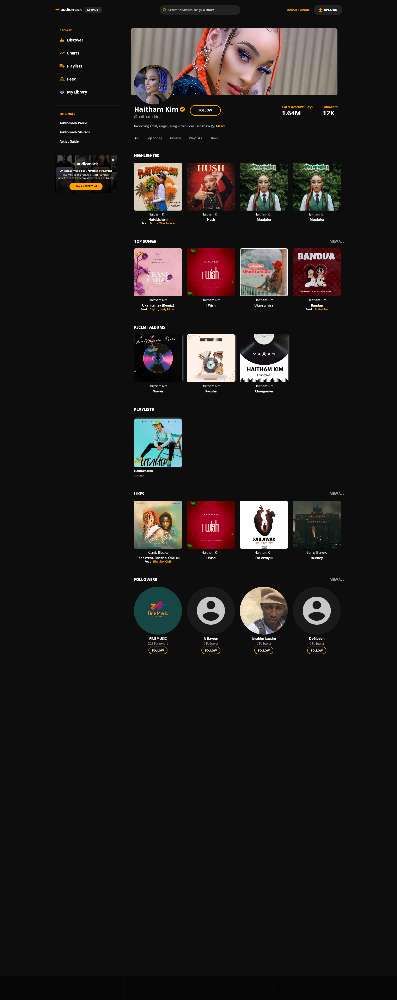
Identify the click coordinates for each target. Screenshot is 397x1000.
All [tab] (136, 138)
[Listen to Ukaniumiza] (264, 272)
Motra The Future (162, 223)
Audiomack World (73, 123)
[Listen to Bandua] (317, 272)
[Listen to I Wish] (211, 272)
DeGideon (316, 638)
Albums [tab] (175, 138)
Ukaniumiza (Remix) (158, 305)
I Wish (210, 305)
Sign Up (292, 10)
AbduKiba (321, 309)
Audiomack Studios (75, 132)
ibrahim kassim (264, 638)
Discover (75, 40)
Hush (211, 219)
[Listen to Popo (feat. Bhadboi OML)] (158, 525)
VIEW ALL (337, 241)
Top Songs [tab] (154, 138)
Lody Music (167, 309)
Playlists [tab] (195, 138)
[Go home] (68, 10)
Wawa (158, 391)
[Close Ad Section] (113, 160)
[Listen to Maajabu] (264, 187)
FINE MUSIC (158, 638)
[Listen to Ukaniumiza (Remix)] (158, 272)
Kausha (211, 391)
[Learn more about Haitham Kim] (158, 443)
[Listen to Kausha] (211, 358)
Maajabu (264, 219)
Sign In (304, 10)
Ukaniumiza (263, 305)
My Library (77, 92)
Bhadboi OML (162, 561)
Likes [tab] (213, 138)
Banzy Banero (316, 552)
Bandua (317, 305)
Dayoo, (154, 309)
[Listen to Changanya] (264, 358)
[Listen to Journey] (317, 525)
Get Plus (93, 10)
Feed (71, 79)
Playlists (74, 66)
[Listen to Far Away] (264, 525)
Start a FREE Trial (86, 186)
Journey (317, 558)
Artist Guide (69, 141)
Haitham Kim (158, 214)
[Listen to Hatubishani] (158, 187)
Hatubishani (158, 219)
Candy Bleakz (158, 552)
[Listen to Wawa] (158, 358)
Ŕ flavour (211, 638)
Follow (205, 110)
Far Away (262, 558)
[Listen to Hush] (211, 187)
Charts (73, 53)
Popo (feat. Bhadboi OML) (156, 558)
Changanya (264, 391)
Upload (331, 9)
